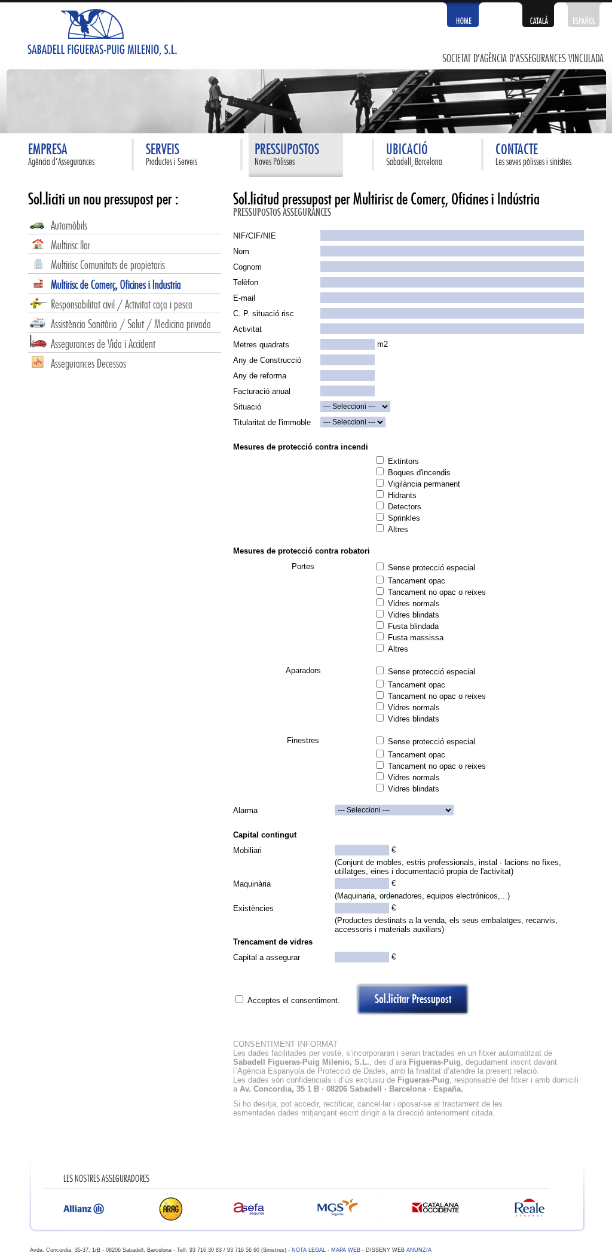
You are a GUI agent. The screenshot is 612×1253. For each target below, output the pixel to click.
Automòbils (69, 226)
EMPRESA (48, 150)
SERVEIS (162, 150)
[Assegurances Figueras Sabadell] (97, 66)
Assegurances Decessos (88, 364)
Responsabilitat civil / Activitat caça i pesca (121, 305)
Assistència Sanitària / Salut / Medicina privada (131, 325)
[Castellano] (583, 24)
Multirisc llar (70, 246)
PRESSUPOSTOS (287, 150)
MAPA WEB (345, 1250)
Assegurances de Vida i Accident (103, 344)
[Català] (538, 24)
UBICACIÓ (407, 150)
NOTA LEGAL (309, 1250)
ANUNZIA (418, 1250)
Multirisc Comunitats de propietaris (108, 265)
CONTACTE (516, 150)
